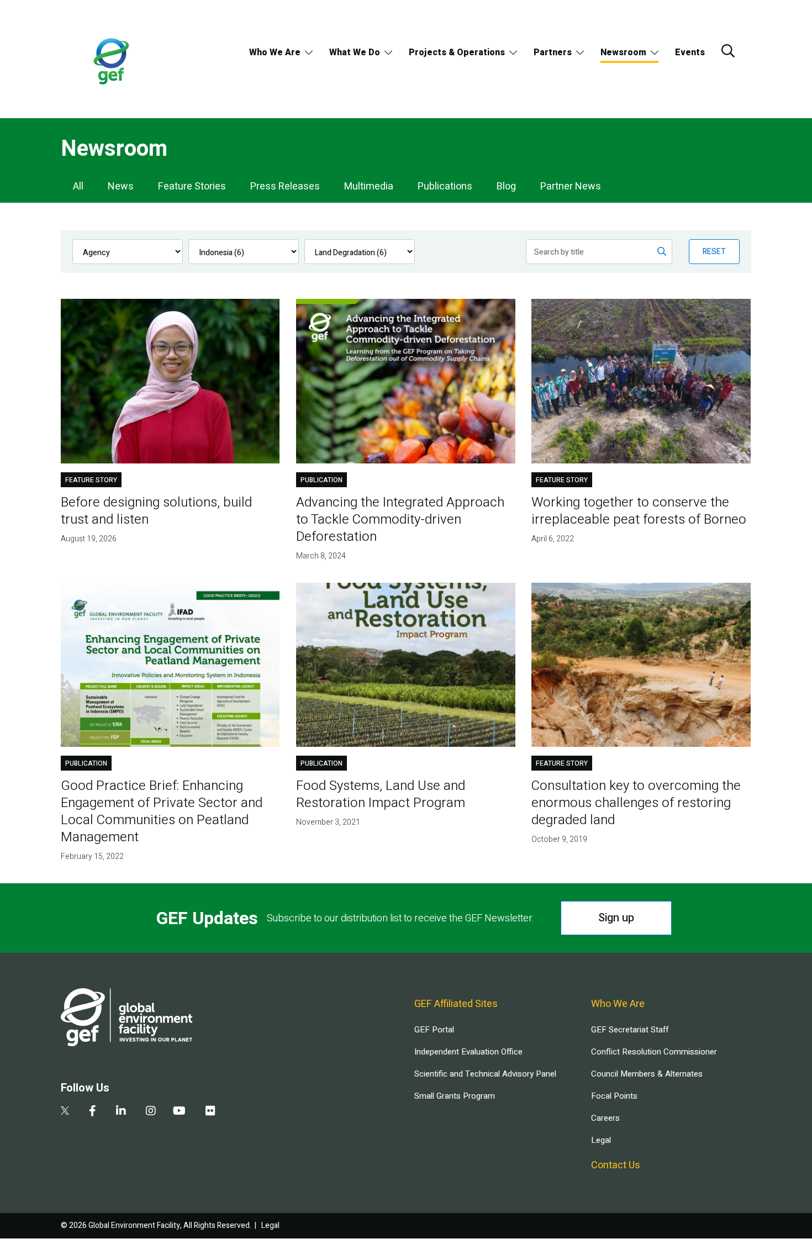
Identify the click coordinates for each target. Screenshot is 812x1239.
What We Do (354, 52)
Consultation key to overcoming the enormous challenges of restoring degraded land (636, 803)
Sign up (616, 918)
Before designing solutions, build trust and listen (156, 511)
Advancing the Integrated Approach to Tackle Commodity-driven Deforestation (400, 519)
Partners (553, 52)
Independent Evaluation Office (468, 1052)
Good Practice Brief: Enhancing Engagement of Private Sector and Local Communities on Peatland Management (161, 811)
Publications (445, 186)
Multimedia (368, 186)
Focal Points (614, 1096)
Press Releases (285, 186)
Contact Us (615, 1165)
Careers (605, 1118)
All (78, 186)
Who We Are (274, 52)
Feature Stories (192, 186)
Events (690, 52)
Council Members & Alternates (647, 1074)
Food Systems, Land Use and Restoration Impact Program (380, 794)
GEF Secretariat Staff (629, 1030)
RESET (714, 251)
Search (728, 50)
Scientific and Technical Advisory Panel (485, 1074)
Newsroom (623, 52)
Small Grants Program (454, 1096)
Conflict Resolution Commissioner (654, 1052)
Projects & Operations (457, 52)
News (121, 186)
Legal (601, 1140)
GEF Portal (434, 1030)
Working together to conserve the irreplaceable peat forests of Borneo (638, 511)
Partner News (570, 186)
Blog (506, 186)
